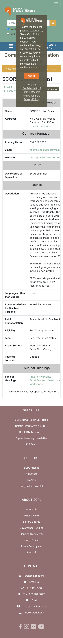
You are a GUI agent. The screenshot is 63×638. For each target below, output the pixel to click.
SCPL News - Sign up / (28, 419)
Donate (31, 479)
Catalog (15, 28)
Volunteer (31, 473)
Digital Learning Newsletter (31, 438)
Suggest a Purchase (34, 606)
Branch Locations (34, 575)
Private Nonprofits (40, 376)
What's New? (31, 515)
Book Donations (34, 612)
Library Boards (31, 521)
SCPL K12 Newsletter (31, 432)
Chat (34, 600)
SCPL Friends (31, 467)
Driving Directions (40, 126)
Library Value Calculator (31, 486)
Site (12, 33)
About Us (31, 509)
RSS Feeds (32, 444)
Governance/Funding (31, 527)
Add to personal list (47, 89)
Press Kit (31, 552)
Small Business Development (46, 380)
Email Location (12, 87)
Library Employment (31, 546)
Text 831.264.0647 (34, 594)
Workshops (36, 384)
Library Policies (31, 540)
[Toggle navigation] (56, 4)
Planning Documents (31, 533)
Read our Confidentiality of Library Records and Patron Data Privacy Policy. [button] (31, 92)
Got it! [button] (31, 76)
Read (45, 419)
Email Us (34, 581)
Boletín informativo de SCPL (31, 425)
